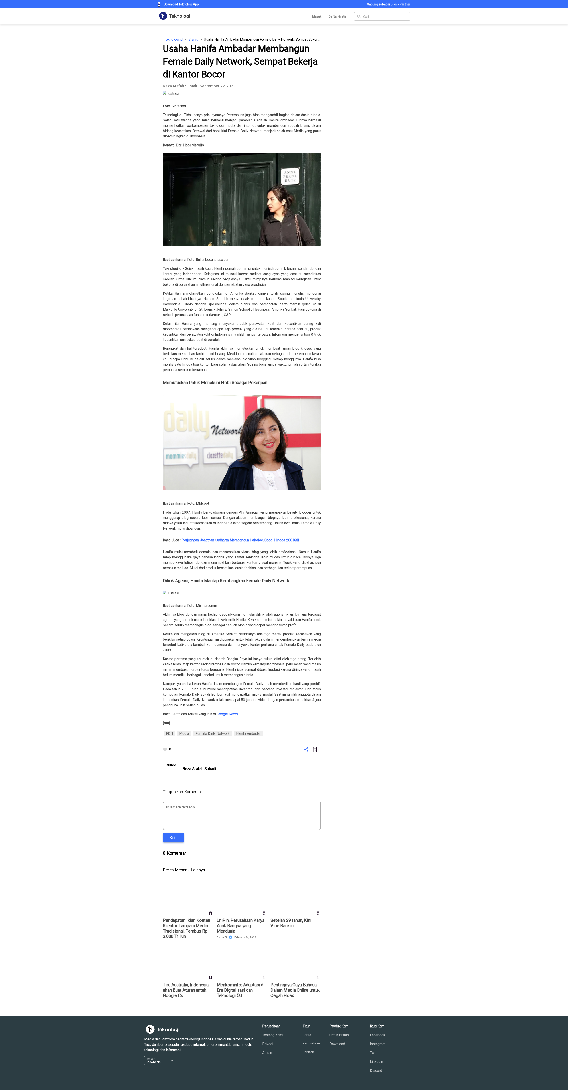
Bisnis (193, 39)
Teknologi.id (173, 39)
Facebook (377, 1035)
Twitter (375, 1053)
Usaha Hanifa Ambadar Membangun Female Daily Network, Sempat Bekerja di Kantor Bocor (262, 39)
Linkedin (376, 1062)
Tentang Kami (272, 1035)
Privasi (267, 1044)
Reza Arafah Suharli (180, 86)
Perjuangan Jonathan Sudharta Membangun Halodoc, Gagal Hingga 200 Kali (240, 540)
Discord (376, 1070)
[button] (173, 837)
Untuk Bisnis (339, 1035)
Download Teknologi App (181, 4)
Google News (227, 714)
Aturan (267, 1053)
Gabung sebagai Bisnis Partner (388, 4)
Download (337, 1044)
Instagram (377, 1044)
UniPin (224, 937)
